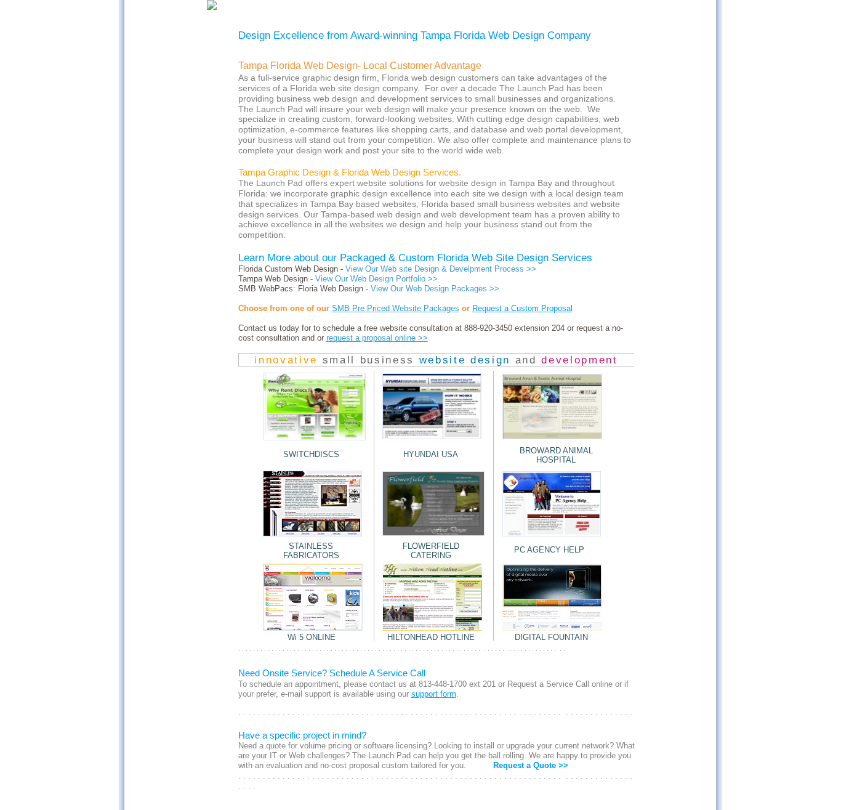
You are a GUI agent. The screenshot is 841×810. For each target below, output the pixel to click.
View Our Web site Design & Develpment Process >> (440, 268)
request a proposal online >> (377, 337)
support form (433, 694)
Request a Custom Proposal (522, 308)
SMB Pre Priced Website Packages (395, 308)
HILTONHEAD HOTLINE (431, 637)
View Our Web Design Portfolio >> (376, 278)
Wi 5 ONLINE (312, 637)
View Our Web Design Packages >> (435, 288)
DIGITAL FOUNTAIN (551, 637)
